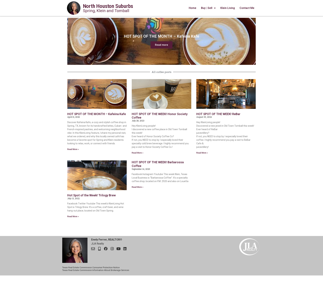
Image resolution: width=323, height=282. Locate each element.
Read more (161, 44)
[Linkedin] (125, 249)
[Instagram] (112, 249)
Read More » (73, 149)
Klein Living (227, 8)
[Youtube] (118, 249)
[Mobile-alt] (99, 249)
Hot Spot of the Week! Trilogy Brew (91, 195)
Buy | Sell (206, 8)
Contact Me (247, 8)
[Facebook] (106, 249)
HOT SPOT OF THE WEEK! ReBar (218, 114)
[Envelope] (93, 249)
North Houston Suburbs (108, 6)
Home (192, 8)
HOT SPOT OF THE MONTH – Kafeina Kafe (96, 114)
